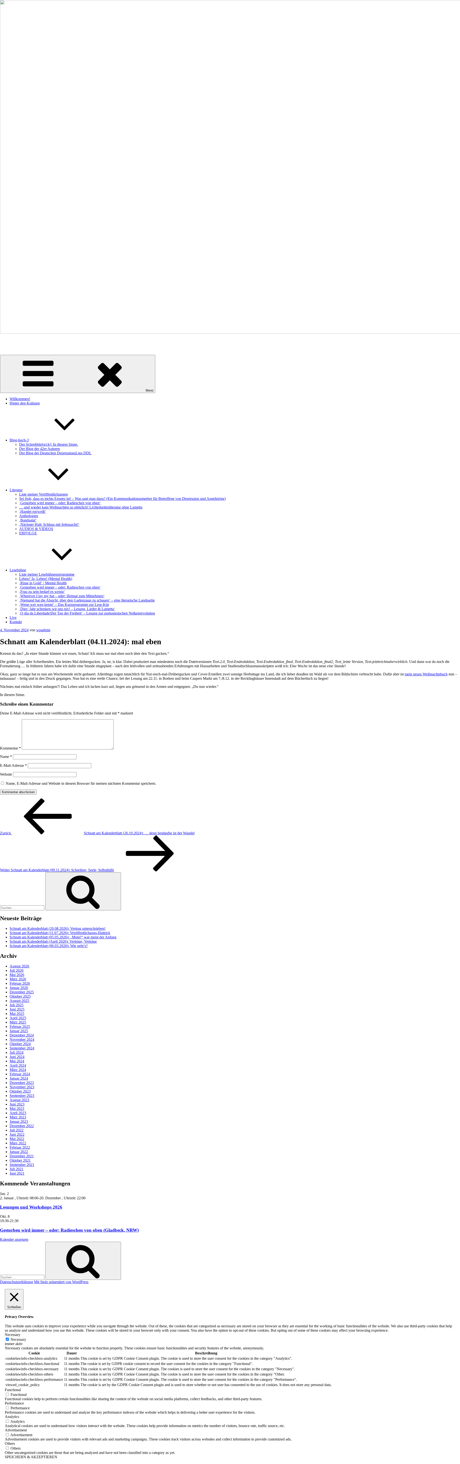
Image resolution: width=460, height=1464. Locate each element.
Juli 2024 (16, 1052)
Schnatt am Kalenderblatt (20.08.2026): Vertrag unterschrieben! (57, 928)
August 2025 (19, 1001)
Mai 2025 (17, 1014)
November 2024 (22, 1039)
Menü (149, 390)
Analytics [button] (12, 1417)
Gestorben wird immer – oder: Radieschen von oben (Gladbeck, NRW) (69, 1230)
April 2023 (18, 1113)
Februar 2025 (20, 1027)
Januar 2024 (19, 1078)
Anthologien (28, 516)
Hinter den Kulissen (25, 403)
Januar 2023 (19, 1121)
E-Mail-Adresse (13, 765)
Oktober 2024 (20, 1044)
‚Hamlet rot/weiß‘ (32, 511)
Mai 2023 (17, 1109)
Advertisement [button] (16, 1430)
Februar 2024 (20, 1074)
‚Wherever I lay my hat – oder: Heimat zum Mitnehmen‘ (61, 596)
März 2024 (18, 1070)
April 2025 (18, 1018)
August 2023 (19, 1100)
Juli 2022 (16, 1130)
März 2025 (18, 1022)
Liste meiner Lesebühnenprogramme (47, 574)
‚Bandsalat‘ (27, 520)
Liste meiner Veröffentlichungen (43, 494)
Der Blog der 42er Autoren (39, 449)
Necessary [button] (12, 1335)
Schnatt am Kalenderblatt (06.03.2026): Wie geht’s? (49, 946)
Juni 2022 (17, 1134)
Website (6, 774)
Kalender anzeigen (14, 1239)
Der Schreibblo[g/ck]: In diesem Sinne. (48, 444)
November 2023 (22, 1087)
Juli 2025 (16, 1005)
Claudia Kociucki (13, 341)
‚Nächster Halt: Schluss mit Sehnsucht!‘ (49, 524)
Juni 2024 (17, 1057)
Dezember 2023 (22, 1083)
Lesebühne (18, 570)
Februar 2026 (20, 983)
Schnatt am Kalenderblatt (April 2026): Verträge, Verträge (53, 941)
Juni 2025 (17, 1009)
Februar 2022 (20, 1147)
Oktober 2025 (20, 996)
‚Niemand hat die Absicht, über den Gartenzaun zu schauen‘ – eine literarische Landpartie (87, 600)
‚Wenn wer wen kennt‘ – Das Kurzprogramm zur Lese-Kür (64, 605)
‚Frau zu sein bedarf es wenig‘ (42, 592)
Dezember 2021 (22, 1156)
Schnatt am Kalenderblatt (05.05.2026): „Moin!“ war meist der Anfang (63, 937)
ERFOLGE (28, 533)
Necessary (18, 1339)
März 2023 (18, 1117)
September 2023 (22, 1096)
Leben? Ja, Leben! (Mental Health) (45, 579)
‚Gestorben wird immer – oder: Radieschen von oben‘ (60, 503)
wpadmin (43, 630)
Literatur (16, 490)
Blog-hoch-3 (19, 440)
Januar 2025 (19, 1031)
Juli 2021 (16, 1169)
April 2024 (18, 1065)
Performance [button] (14, 1403)
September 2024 (22, 1048)
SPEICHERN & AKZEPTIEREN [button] (31, 1457)
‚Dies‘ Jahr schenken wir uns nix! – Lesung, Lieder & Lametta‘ (67, 609)
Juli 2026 (16, 970)
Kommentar (10, 748)
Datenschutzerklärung (16, 1282)
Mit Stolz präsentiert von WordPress (61, 1282)
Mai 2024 (17, 1061)
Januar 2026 (19, 988)
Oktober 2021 (20, 1160)
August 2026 (19, 966)
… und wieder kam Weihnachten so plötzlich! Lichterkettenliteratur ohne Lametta (80, 507)
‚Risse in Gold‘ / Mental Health (43, 583)
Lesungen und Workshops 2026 (31, 1207)
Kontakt (16, 622)
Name (6, 757)
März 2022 (18, 1143)
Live (13, 617)
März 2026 (18, 979)
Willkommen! (20, 399)
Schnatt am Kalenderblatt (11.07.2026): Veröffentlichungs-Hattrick (60, 933)
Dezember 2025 (22, 992)
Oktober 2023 (20, 1091)
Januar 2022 (19, 1152)
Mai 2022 (17, 1139)
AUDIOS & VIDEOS (36, 529)
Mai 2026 (17, 975)
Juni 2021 (17, 1173)
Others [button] (10, 1443)
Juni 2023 (17, 1104)
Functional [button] (13, 1390)
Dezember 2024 (22, 1035)
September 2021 (22, 1165)
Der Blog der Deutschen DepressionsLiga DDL (55, 453)
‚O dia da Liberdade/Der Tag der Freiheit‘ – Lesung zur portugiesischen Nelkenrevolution (87, 613)
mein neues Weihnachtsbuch (426, 674)
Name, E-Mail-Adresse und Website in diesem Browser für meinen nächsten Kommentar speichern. (81, 783)
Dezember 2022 (22, 1126)
